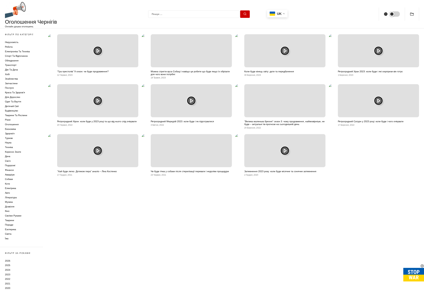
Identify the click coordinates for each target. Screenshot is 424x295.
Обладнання (12, 60)
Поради (9, 224)
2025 (7, 265)
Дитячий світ (12, 106)
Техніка (9, 147)
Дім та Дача (11, 69)
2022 (7, 279)
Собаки (9, 179)
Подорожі (10, 165)
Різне (8, 119)
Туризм (9, 138)
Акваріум (10, 174)
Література (11, 197)
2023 (7, 274)
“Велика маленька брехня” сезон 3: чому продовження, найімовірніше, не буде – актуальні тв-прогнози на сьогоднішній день (284, 123)
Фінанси (9, 170)
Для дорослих (12, 97)
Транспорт (10, 65)
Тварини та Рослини (16, 115)
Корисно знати (13, 151)
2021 (7, 283)
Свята (8, 233)
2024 (7, 270)
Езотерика (10, 229)
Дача (7, 156)
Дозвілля (9, 206)
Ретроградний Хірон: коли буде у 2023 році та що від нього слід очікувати (97, 121)
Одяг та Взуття (13, 101)
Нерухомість (11, 42)
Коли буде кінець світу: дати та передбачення (269, 71)
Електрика (10, 188)
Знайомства (11, 78)
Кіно (7, 211)
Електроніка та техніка (17, 51)
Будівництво (11, 110)
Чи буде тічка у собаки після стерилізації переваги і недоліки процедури (190, 171)
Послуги (9, 87)
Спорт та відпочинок (16, 56)
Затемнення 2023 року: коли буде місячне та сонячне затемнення (280, 171)
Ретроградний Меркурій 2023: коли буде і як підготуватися (182, 121)
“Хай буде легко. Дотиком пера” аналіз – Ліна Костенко (87, 171)
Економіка (10, 129)
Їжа (6, 238)
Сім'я (8, 161)
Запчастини (11, 83)
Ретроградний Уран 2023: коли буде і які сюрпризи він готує (370, 71)
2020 (7, 288)
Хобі (7, 74)
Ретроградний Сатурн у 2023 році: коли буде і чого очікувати (370, 121)
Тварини (9, 220)
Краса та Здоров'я (15, 92)
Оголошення (12, 124)
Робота (9, 46)
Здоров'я (10, 133)
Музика (9, 202)
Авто (7, 192)
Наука (8, 142)
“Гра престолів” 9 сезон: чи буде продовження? (83, 71)
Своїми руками (13, 215)
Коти (7, 183)
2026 (7, 260)
